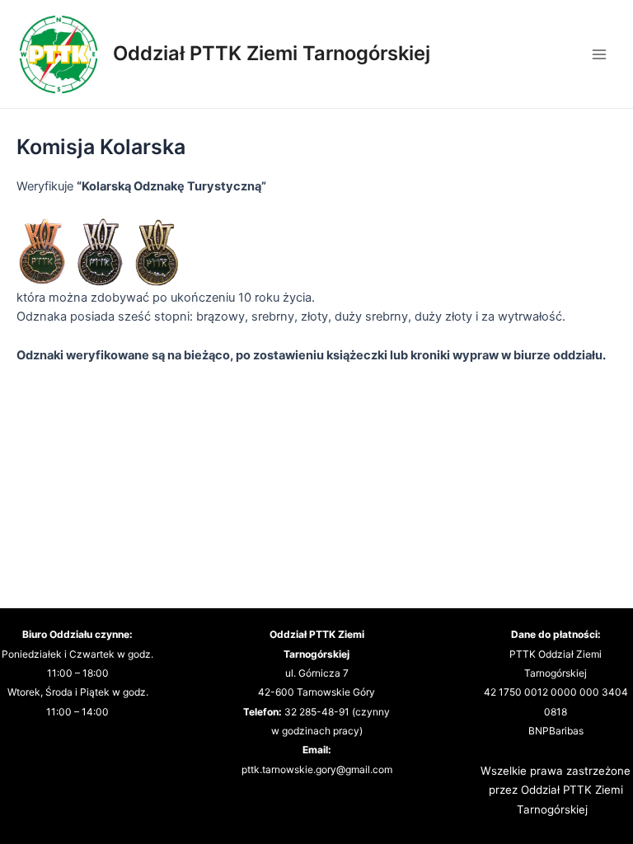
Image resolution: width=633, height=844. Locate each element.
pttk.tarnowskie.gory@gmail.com (316, 769)
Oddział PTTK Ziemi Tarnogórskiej (271, 53)
